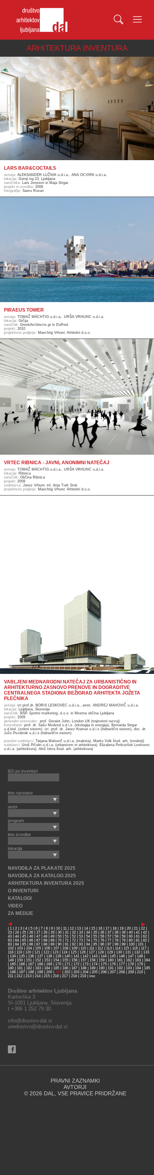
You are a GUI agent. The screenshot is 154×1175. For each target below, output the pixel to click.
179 (140, 964)
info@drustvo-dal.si (30, 1021)
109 (74, 948)
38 (116, 932)
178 (131, 964)
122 (46, 952)
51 (67, 936)
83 (10, 944)
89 (52, 944)
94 (88, 944)
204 (85, 972)
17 (107, 928)
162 (129, 960)
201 (58, 972)
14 (86, 928)
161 (120, 960)
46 (31, 936)
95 (95, 944)
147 (131, 956)
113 (109, 948)
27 (38, 932)
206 (104, 972)
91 (67, 944)
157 (83, 960)
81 (138, 940)
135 (22, 956)
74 (88, 940)
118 (10, 952)
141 (76, 956)
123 (55, 952)
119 (19, 952)
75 (95, 940)
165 (13, 964)
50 (60, 936)
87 (38, 944)
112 (100, 948)
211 (10, 976)
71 (67, 940)
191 (111, 968)
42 (145, 932)
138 (49, 956)
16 (100, 928)
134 (13, 956)
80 (131, 940)
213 (29, 976)
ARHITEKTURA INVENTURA (77, 48)
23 (10, 932)
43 (10, 936)
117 (143, 948)
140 (67, 956)
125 (74, 952)
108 (65, 948)
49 (52, 936)
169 (49, 964)
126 (83, 952)
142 (85, 956)
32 (74, 932)
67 (38, 940)
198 (31, 972)
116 (135, 948)
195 (147, 968)
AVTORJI (75, 1087)
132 (137, 952)
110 (83, 948)
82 (145, 940)
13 (79, 928)
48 (45, 936)
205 (95, 972)
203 (76, 972)
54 (88, 936)
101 (141, 944)
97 (109, 944)
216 (56, 976)
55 (95, 936)
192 (120, 968)
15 (93, 928)
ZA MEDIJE (20, 913)
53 (81, 936)
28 (45, 932)
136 (31, 956)
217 (65, 976)
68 (45, 940)
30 (60, 932)
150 (20, 960)
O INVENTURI (23, 891)
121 (37, 952)
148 (140, 956)
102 (11, 948)
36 (102, 932)
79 (124, 940)
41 (138, 932)
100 (132, 944)
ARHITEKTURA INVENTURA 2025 (46, 883)
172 (76, 964)
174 (95, 964)
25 (24, 932)
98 (116, 944)
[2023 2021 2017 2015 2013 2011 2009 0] (33, 799)
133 (146, 952)
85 (24, 944)
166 (22, 964)
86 (31, 944)
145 (113, 956)
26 (31, 932)
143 (95, 956)
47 (38, 936)
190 (102, 968)
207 (113, 972)
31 (67, 932)
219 (83, 976)
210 (140, 972)
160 (111, 960)
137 (40, 956)
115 (126, 948)
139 (58, 956)
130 (119, 952)
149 (11, 960)
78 (116, 940)
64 (17, 940)
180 (11, 968)
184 (47, 968)
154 (56, 960)
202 (67, 972)
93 (81, 944)
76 (102, 940)
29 (52, 932)
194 (138, 968)
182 (29, 968)
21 (136, 928)
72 (74, 940)
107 (56, 948)
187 (74, 968)
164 (147, 960)
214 (38, 976)
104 (29, 948)
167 (31, 964)
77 (109, 940)
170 (58, 964)
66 (31, 940)
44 (17, 936)
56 (102, 936)
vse (92, 976)
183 (38, 968)
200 (49, 972)
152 (38, 960)
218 (74, 976)
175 (104, 964)
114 (117, 948)
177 (122, 964)
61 (138, 936)
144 (104, 956)
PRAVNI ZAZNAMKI (75, 1080)
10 (58, 928)
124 (65, 952)
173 (85, 964)
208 (122, 972)
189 (93, 968)
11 (65, 928)
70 (60, 940)
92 (74, 944)
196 (13, 972)
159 (102, 960)
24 (17, 932)
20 (129, 928)
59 (124, 936)
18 (114, 928)
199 (40, 972)
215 (47, 976)
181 (20, 968)
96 (102, 944)
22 (143, 928)
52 (74, 936)
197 (22, 972)
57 (109, 936)
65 (24, 940)
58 (116, 936)
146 (122, 956)
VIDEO (15, 906)
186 (65, 968)
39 (124, 932)
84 (17, 944)
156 (74, 960)
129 (110, 952)
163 (138, 960)
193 (129, 968)
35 (95, 932)
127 (92, 952)
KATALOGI (20, 898)
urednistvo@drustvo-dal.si (38, 1027)
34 (88, 932)
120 (28, 952)
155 (65, 960)
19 (122, 928)
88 (45, 944)
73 (81, 940)
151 (29, 960)
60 (131, 936)
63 (10, 940)
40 (131, 932)
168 (40, 964)
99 (124, 944)
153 (47, 960)
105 (38, 948)
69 (52, 940)
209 (131, 972)
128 (101, 952)
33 (81, 932)
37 (109, 932)
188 (83, 968)
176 (113, 964)
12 (72, 928)
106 (47, 948)
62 (145, 936)
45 (24, 936)
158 (93, 960)
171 (67, 964)
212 (20, 976)
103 (20, 948)
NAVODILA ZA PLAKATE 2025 (41, 868)
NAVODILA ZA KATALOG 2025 (42, 875)
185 (56, 968)
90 (60, 944)
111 (91, 948)
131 (128, 952)
